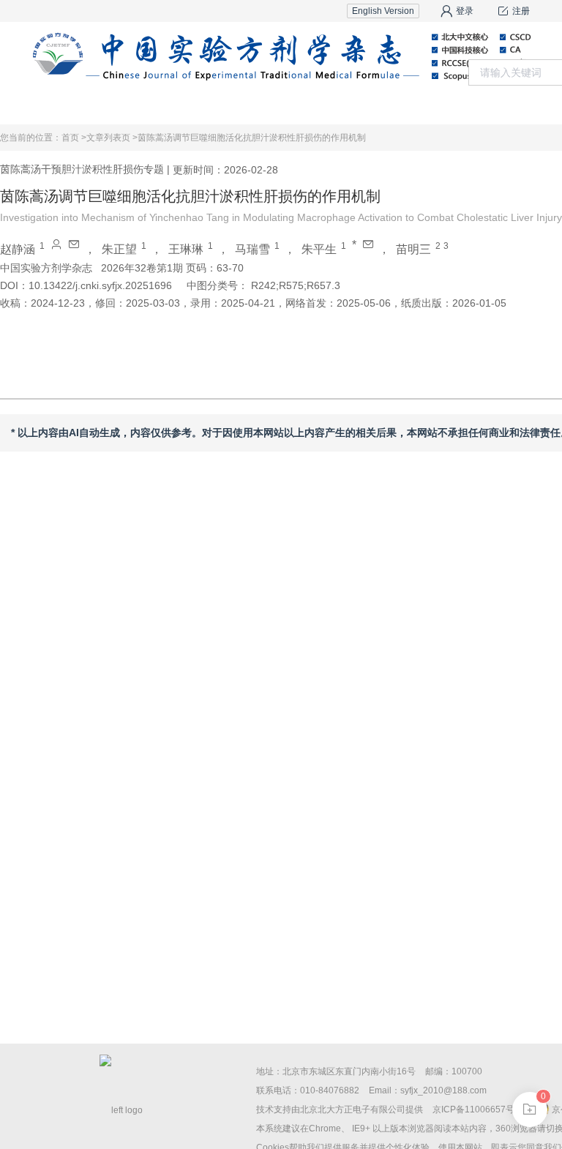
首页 (153, 106)
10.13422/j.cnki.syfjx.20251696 (100, 285)
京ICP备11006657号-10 (480, 1109)
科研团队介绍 (513, 106)
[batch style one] (530, 1109)
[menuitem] (153, 106)
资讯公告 (368, 106)
